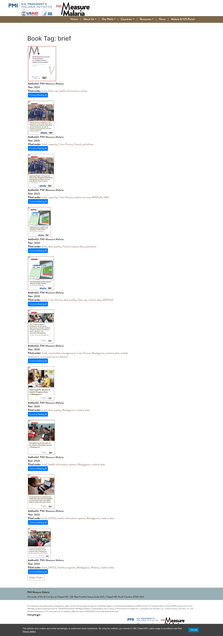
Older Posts (36, 577)
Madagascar (98, 353)
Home (74, 19)
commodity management (61, 353)
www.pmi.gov (34, 615)
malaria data (77, 246)
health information (69, 91)
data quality (54, 246)
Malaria (95, 567)
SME (106, 197)
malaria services (82, 197)
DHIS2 (52, 518)
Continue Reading (37, 95)
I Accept (193, 630)
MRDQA (97, 197)
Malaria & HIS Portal (182, 19)
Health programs (66, 567)
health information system (62, 464)
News (162, 19)
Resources (145, 19)
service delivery (60, 357)
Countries (126, 19)
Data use (53, 91)
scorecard (45, 357)
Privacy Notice (29, 631)
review (83, 91)
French (77, 144)
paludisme (88, 144)
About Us (88, 19)
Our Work (107, 19)
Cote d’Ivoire (66, 144)
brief (44, 91)
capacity (52, 144)
